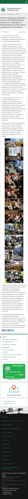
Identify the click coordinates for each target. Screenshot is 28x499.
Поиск (12, 479)
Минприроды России (9, 401)
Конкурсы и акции (7, 341)
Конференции (6, 347)
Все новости (22, 32)
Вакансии (5, 359)
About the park (10, 477)
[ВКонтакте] (3, 330)
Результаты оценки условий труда (12, 354)
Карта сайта (5, 479)
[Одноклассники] (5, 330)
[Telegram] (7, 330)
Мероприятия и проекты (9, 344)
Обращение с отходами (9, 357)
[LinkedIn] (6, 496)
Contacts (18, 477)
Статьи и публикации (8, 350)
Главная (2, 14)
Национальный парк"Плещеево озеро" (14, 9)
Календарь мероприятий (9, 339)
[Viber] (9, 330)
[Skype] (13, 330)
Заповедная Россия (8, 403)
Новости (19, 14)
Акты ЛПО (5, 352)
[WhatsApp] (11, 330)
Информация (10, 14)
